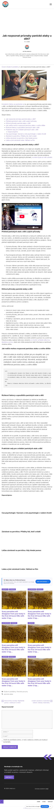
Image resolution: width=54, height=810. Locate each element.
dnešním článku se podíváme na (13, 104)
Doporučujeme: (13, 132)
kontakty (9, 777)
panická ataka (8, 694)
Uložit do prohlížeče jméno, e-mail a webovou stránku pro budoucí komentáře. (25, 741)
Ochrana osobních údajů (41, 788)
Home (38, 801)
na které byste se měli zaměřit (42, 157)
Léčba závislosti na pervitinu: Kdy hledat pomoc (21, 138)
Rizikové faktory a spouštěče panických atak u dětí (22, 127)
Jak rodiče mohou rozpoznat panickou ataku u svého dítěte (25, 125)
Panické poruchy (22, 691)
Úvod (3, 67)
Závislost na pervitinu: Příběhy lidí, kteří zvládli (21, 136)
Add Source (45, 806)
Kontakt (50, 801)
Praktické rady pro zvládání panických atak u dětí (22, 130)
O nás (44, 801)
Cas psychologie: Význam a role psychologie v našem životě (26, 134)
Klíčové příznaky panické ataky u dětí (18, 123)
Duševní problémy (13, 67)
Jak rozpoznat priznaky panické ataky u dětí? (21, 119)
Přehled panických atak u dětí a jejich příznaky (21, 121)
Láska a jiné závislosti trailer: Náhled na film (20, 140)
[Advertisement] (27, 19)
